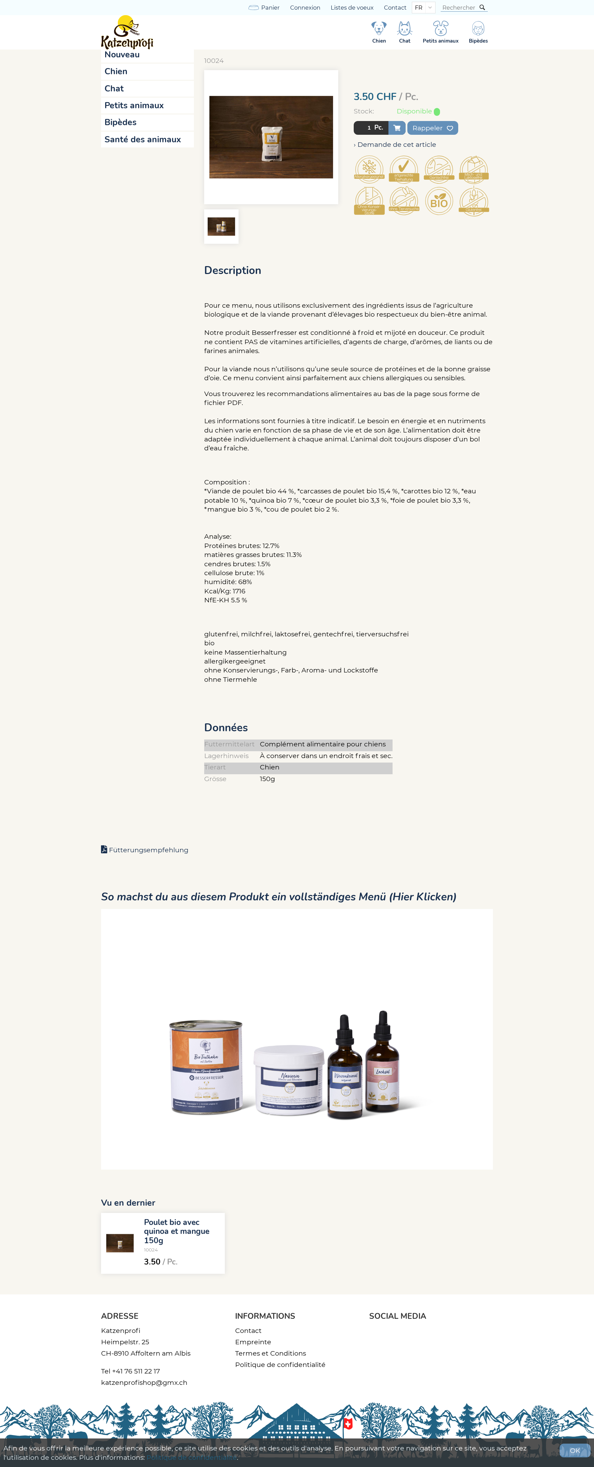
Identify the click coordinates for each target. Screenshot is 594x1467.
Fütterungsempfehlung (148, 850)
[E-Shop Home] (127, 32)
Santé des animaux (142, 139)
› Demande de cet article (395, 144)
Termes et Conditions (270, 1353)
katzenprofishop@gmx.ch (144, 1382)
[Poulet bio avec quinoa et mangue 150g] (120, 1243)
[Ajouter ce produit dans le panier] (397, 128)
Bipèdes (120, 122)
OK (575, 1450)
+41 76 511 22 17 (136, 1371)
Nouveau (122, 55)
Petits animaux (134, 105)
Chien (116, 71)
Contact (395, 7)
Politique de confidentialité (280, 1364)
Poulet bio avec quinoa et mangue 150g (176, 1231)
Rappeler (428, 128)
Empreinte (253, 1342)
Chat (114, 89)
